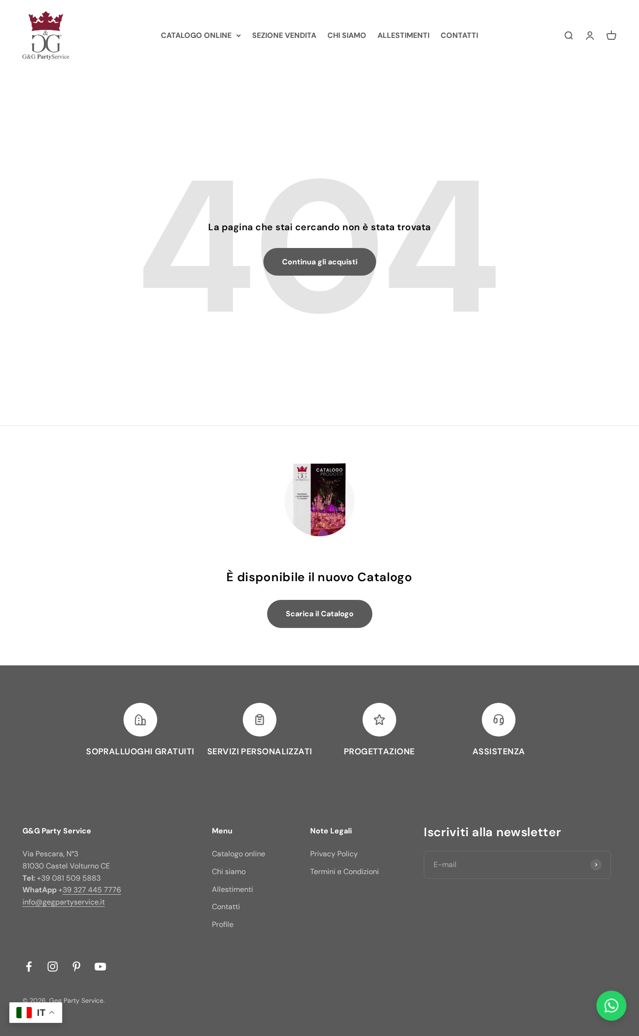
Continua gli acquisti (319, 262)
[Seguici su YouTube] (100, 966)
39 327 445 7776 (92, 890)
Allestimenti (232, 889)
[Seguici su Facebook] (28, 966)
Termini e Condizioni (344, 871)
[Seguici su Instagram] (52, 966)
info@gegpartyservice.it (63, 902)
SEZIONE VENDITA (284, 35)
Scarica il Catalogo (320, 614)
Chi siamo (229, 871)
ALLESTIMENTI (403, 35)
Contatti (226, 907)
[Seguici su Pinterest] (76, 966)
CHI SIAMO (346, 35)
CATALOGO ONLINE (196, 35)
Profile (222, 924)
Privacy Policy (334, 854)
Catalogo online (238, 854)
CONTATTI (459, 35)
